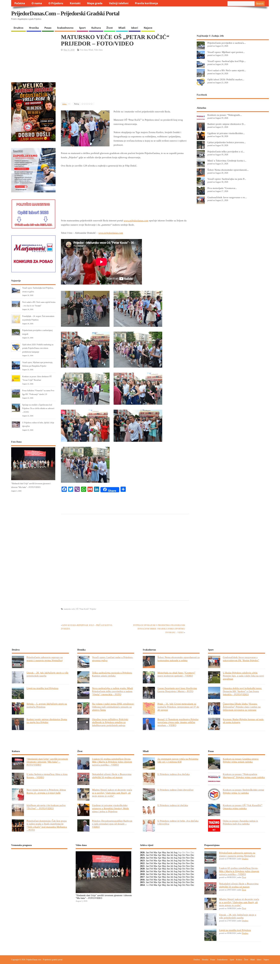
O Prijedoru (55, 3)
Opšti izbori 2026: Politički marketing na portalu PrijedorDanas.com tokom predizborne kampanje (37, 348)
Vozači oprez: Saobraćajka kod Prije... (226, 61)
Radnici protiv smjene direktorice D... (226, 124)
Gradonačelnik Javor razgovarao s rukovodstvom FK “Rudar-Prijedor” (241, 659)
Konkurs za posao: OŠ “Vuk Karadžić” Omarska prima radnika (242, 807)
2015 (142, 882)
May (164, 852)
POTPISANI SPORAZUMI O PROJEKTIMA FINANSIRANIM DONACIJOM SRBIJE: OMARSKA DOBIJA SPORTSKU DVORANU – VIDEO (159, 629)
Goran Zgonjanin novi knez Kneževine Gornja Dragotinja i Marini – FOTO (177, 690)
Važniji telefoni (118, 3)
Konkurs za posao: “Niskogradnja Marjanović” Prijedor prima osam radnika (244, 776)
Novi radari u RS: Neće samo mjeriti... (226, 70)
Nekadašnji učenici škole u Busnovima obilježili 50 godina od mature (111, 776)
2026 (142, 852)
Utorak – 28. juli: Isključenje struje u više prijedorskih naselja (237, 916)
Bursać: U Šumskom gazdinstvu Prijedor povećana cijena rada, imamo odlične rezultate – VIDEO (178, 722)
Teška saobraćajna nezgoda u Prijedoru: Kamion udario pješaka (112, 674)
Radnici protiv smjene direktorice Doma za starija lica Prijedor (47, 721)
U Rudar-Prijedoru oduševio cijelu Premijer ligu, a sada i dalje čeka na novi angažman (243, 675)
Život (109, 27)
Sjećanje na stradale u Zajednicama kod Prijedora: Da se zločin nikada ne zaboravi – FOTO (38, 408)
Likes (66, 104)
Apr (159, 852)
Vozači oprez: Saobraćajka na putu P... (226, 178)
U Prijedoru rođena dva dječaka (174, 774)
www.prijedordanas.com (136, 220)
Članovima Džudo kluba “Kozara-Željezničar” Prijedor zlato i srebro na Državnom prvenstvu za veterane (242, 706)
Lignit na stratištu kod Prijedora (42, 688)
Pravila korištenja (146, 3)
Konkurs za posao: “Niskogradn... (224, 115)
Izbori (134, 27)
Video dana (98, 50)
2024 (142, 858)
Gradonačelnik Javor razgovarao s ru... (227, 197)
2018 (142, 874)
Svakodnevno (65, 27)
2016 (142, 879)
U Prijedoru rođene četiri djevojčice (175, 789)
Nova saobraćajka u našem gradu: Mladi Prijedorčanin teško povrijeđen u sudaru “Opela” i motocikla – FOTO (112, 691)
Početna (19, 3)
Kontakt (75, 3)
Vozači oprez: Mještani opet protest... (226, 52)
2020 (142, 868)
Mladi (121, 27)
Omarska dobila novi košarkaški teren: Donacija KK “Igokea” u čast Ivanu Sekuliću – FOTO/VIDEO (242, 691)
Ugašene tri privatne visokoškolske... (226, 133)
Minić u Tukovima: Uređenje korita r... (226, 160)
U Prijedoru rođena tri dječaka (173, 805)
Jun (168, 852)
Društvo (18, 27)
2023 (142, 860)
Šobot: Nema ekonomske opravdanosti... (228, 169)
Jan (147, 852)
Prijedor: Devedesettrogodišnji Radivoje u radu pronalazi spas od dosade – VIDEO (112, 823)
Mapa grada (94, 3)
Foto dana (84, 50)
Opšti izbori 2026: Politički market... (225, 79)
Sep (179, 855)
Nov (188, 855)
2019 (142, 871)
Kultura (96, 27)
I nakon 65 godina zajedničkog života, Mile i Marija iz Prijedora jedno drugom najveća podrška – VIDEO (112, 761)
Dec (192, 855)
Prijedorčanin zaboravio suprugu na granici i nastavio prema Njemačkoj (45, 659)
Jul (171, 852)
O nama (37, 3)
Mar (155, 852)
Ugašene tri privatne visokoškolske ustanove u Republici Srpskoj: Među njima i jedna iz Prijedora (110, 808)
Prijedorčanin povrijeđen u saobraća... (226, 42)
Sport (82, 27)
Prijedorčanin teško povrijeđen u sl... (226, 151)
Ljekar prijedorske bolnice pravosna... (226, 142)
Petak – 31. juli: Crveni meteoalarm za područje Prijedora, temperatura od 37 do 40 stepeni (178, 706)
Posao (47, 27)
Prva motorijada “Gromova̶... (222, 188)
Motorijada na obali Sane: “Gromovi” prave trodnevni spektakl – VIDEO (176, 674)
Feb (151, 852)
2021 (142, 866)
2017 (142, 877)
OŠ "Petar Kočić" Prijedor (86, 609)
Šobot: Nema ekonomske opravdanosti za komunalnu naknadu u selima (179, 659)
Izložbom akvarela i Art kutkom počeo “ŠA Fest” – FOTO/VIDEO (46, 807)
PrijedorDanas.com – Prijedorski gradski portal (65, 13)
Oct (183, 855)
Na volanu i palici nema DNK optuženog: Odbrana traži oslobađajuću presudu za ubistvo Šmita (113, 706)
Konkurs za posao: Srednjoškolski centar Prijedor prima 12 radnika (243, 791)
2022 (142, 863)
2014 (142, 885)
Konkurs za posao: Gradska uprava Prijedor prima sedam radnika (240, 760)
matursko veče (69, 609)
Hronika (34, 27)
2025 (142, 855)
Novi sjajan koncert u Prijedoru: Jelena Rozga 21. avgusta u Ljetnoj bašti (46, 791)
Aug (175, 852)
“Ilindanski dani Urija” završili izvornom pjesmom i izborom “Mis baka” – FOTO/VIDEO (47, 761)
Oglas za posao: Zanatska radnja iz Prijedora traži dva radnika (240, 822)
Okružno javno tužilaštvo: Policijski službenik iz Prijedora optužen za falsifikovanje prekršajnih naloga (110, 722)
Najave (148, 27)
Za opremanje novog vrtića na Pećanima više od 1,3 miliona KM (178, 760)
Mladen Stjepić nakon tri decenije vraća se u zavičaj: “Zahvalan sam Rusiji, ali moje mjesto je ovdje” (112, 792)
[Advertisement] (206, 16)
